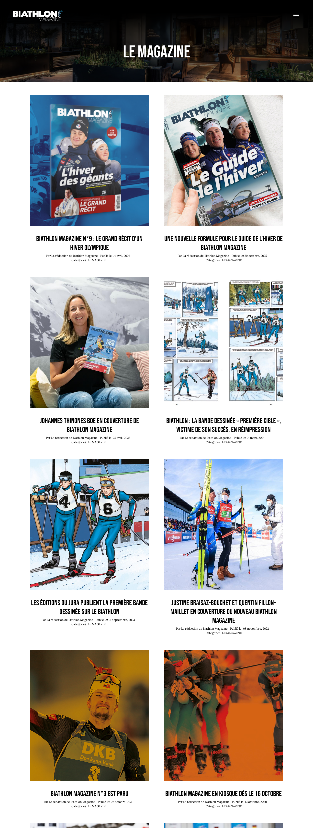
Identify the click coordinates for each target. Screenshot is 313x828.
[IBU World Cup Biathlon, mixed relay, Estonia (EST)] (223, 461)
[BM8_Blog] (223, 97)
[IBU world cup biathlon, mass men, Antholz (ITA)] (223, 825)
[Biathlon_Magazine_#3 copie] (89, 652)
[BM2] (223, 652)
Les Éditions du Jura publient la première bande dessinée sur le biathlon (89, 607)
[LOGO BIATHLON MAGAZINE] (39, 12)
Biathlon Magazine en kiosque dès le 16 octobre (223, 793)
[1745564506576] (89, 279)
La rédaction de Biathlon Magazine (74, 256)
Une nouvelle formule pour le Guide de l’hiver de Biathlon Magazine (223, 243)
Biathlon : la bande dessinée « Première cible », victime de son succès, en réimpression (223, 425)
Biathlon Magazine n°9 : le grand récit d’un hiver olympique (89, 243)
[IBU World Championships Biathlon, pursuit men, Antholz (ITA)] (89, 825)
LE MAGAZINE (97, 260)
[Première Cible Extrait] (223, 279)
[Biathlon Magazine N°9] (89, 97)
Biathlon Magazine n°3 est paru (89, 793)
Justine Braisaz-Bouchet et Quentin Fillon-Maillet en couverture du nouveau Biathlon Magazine (223, 612)
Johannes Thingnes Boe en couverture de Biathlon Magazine (89, 425)
